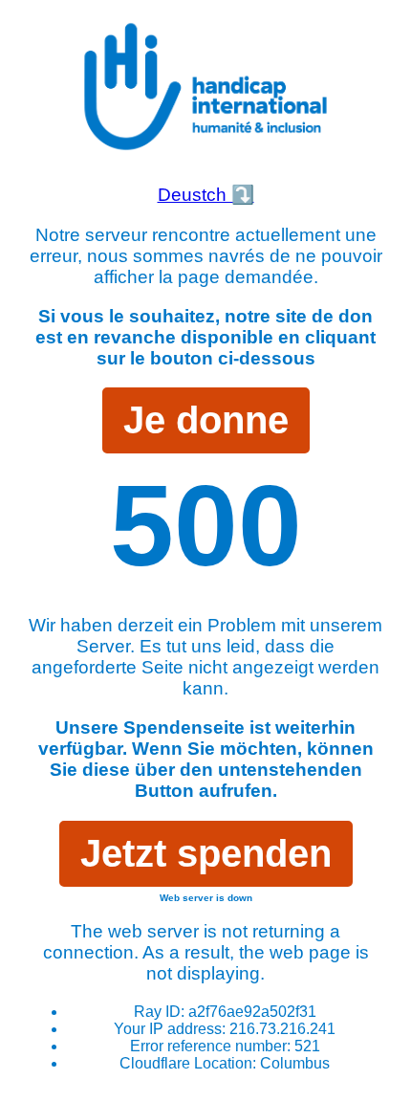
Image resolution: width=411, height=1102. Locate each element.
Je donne (206, 420)
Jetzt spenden (206, 853)
